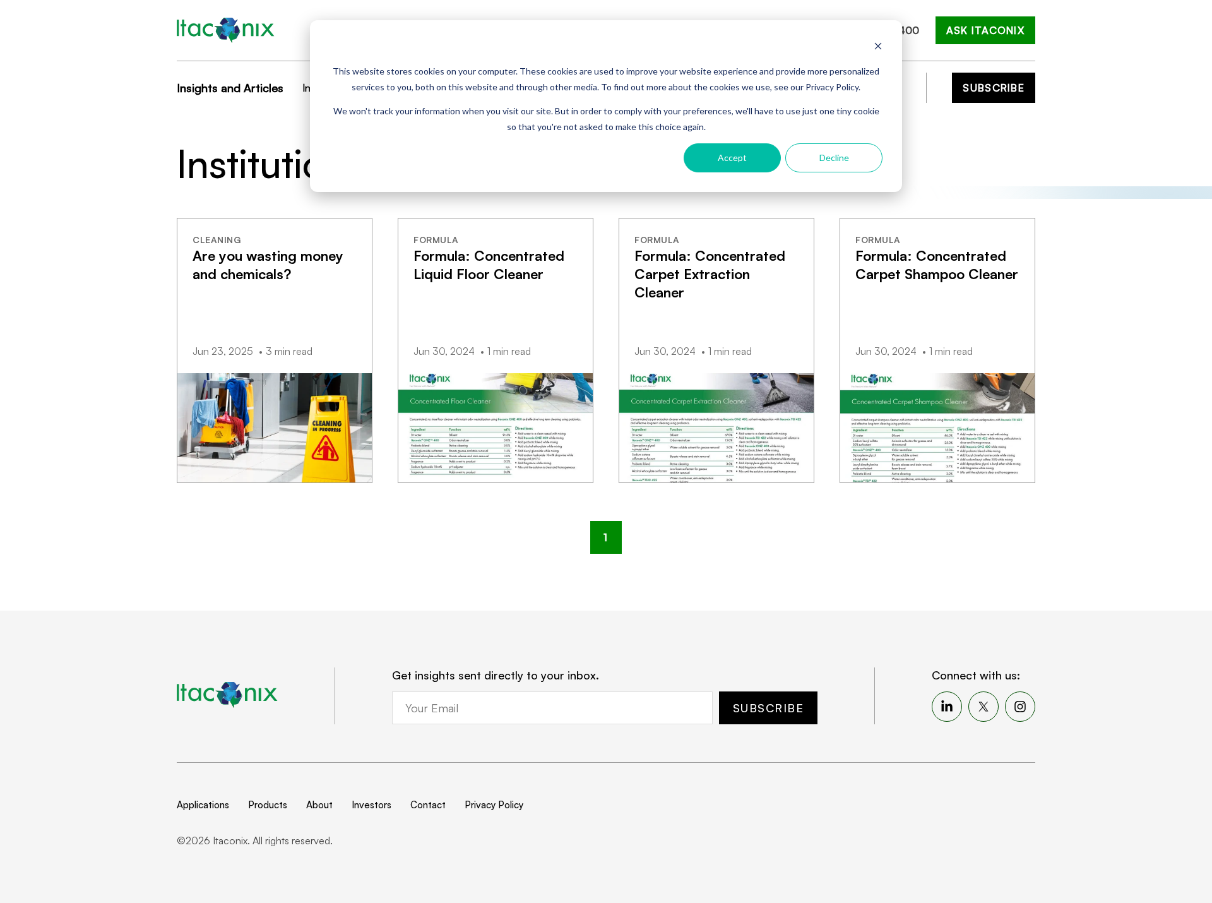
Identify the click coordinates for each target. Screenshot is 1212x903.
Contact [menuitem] (428, 805)
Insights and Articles (230, 88)
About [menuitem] (319, 805)
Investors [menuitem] (371, 805)
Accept (732, 157)
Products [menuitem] (267, 805)
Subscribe (994, 87)
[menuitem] (947, 706)
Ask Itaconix (985, 30)
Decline (834, 157)
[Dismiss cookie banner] (878, 48)
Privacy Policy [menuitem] (494, 805)
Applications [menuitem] (203, 805)
